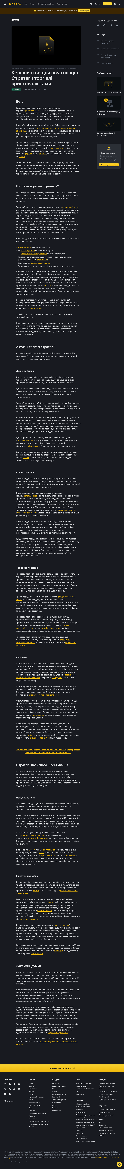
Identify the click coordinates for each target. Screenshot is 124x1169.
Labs (77, 1091)
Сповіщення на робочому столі (39, 1121)
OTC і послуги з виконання (108, 1091)
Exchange (55, 1083)
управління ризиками (58, 1033)
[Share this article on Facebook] (104, 25)
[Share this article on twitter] (98, 25)
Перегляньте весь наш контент (60, 1068)
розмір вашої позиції (40, 263)
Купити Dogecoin (81, 1136)
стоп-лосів (42, 260)
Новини (31, 1091)
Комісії (101, 1119)
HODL (41, 852)
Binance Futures (35, 308)
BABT (54, 1105)
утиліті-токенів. (44, 910)
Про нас (31, 1083)
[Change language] (115, 4)
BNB (100, 1089)
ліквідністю (38, 715)
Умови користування (101, 1157)
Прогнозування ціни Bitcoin (85, 1119)
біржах (36, 890)
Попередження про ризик (37, 1113)
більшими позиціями (40, 738)
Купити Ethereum (81, 1138)
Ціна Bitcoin (79, 1109)
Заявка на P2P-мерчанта (84, 1083)
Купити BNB (79, 1130)
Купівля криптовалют (59, 1086)
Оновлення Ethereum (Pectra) (85, 1125)
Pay (53, 1089)
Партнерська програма (107, 1083)
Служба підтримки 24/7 (107, 1109)
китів (29, 735)
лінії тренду (28, 628)
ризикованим (69, 855)
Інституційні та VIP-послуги (85, 1089)
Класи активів (24, 247)
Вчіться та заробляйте (83, 1104)
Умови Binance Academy (16, 1159)
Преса (31, 1094)
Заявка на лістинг (81, 1086)
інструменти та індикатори (34, 254)
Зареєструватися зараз (109, 165)
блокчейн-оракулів (28, 919)
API (100, 1122)
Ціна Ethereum (80, 1112)
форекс (28, 154)
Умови (31, 1100)
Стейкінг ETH (56, 1102)
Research (55, 1108)
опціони (42, 154)
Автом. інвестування (59, 1100)
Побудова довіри (34, 1105)
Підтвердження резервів (107, 1100)
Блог (30, 1108)
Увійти (97, 4)
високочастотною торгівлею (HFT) (45, 695)
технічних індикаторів (37, 838)
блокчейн (58, 951)
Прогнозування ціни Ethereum (85, 1122)
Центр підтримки (104, 1112)
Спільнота (32, 1110)
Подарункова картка (59, 1094)
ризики (26, 457)
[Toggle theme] (119, 4)
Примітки (32, 1116)
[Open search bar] (90, 4)
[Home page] (15, 3)
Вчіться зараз (84, 10)
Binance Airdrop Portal (106, 1130)
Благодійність (56, 1110)
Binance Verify (103, 1125)
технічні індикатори (26, 513)
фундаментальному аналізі (32, 835)
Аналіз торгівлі (104, 1097)
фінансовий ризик (70, 207)
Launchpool (56, 1097)
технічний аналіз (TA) (46, 128)
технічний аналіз (25, 440)
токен (50, 902)
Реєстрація (107, 4)
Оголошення (33, 1089)
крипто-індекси (61, 925)
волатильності (30, 496)
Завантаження (34, 1119)
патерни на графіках (66, 510)
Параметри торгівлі (105, 1128)
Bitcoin (48, 285)
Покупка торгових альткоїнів (85, 1141)
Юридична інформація (36, 1097)
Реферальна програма (106, 1086)
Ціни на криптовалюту (83, 1107)
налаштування (28, 250)
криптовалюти (49, 850)
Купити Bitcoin (80, 1128)
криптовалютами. (58, 148)
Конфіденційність (34, 1102)
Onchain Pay (80, 1094)
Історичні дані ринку (106, 1094)
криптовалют (37, 953)
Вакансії (31, 1086)
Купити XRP (79, 1133)
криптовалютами (32, 111)
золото (22, 156)
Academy (55, 1091)
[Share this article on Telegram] (111, 25)
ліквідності (57, 677)
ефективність (34, 446)
